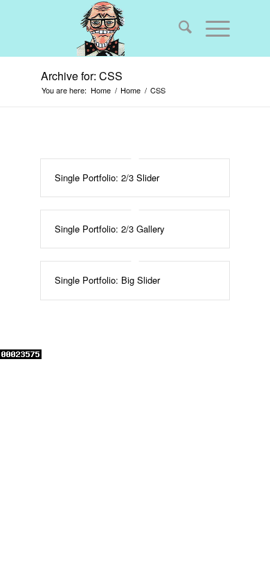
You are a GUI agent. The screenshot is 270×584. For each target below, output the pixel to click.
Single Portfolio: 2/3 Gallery (110, 228)
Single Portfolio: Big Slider (107, 279)
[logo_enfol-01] (116, 28)
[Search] (178, 28)
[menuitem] (178, 28)
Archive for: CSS (82, 76)
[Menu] (211, 28)
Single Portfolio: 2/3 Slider (107, 177)
